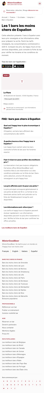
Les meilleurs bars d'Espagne (13, 357)
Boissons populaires (10, 299)
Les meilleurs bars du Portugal (13, 366)
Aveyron (30, 17)
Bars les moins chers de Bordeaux (15, 281)
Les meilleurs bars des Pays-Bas (14, 363)
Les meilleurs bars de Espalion (14, 228)
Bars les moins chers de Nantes (14, 290)
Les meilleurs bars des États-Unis (15, 370)
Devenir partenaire (9, 325)
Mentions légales (8, 331)
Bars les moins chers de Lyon (13, 266)
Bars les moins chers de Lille (13, 275)
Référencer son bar (9, 307)
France (12, 17)
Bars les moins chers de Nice (13, 293)
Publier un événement (10, 310)
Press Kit (5, 334)
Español (34, 251)
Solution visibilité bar (10, 313)
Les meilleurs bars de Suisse (13, 351)
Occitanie (21, 17)
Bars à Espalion (7, 20)
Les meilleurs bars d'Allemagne (14, 354)
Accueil (4, 17)
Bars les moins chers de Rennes (14, 269)
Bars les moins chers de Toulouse (15, 284)
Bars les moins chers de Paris (13, 278)
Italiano (25, 251)
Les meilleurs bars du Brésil (12, 345)
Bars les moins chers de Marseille (15, 296)
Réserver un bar (8, 322)
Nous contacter (8, 328)
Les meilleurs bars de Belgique (14, 342)
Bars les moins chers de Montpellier (15, 287)
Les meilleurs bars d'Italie (11, 360)
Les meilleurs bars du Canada (13, 348)
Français (5, 251)
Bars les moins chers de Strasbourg (15, 272)
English (15, 251)
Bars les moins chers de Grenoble (15, 263)
